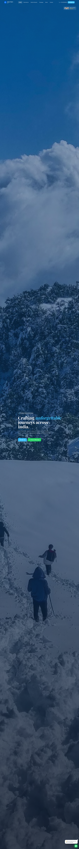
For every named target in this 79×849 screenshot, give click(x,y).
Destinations (26, 2)
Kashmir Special (34, 2)
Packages (41, 2)
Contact (51, 2)
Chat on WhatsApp (35, 439)
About (46, 2)
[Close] (77, 840)
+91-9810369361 (63, 2)
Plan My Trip (71, 2)
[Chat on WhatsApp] (76, 846)
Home (20, 2)
